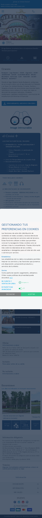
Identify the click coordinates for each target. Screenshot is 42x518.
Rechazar (10, 294)
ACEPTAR (31, 294)
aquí (11, 278)
